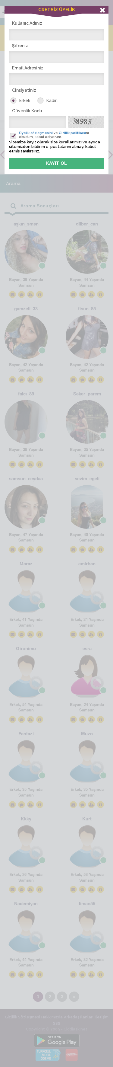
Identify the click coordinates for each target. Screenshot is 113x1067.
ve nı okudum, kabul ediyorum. (54, 135)
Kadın (52, 100)
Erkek (24, 100)
